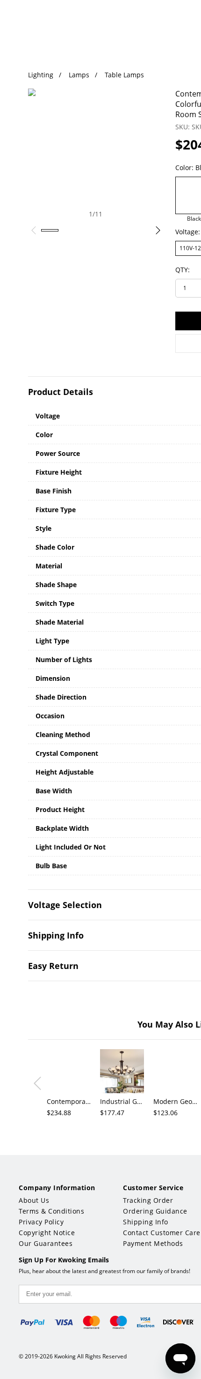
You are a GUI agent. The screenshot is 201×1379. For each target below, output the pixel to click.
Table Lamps (124, 74)
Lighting (40, 74)
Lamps (79, 74)
